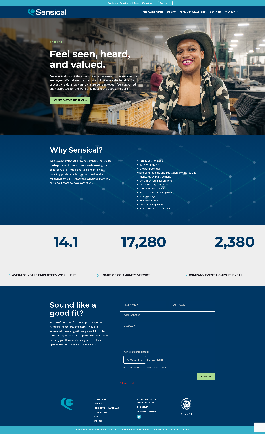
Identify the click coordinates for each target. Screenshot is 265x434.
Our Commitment (152, 12)
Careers (164, 3)
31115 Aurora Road (146, 399)
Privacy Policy (188, 414)
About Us (215, 12)
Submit (205, 376)
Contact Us (231, 12)
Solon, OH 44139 (145, 402)
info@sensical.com (146, 411)
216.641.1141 (144, 406)
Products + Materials (106, 408)
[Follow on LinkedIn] (139, 417)
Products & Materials (193, 12)
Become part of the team (68, 100)
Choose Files (134, 359)
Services (171, 12)
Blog (96, 416)
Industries (99, 399)
